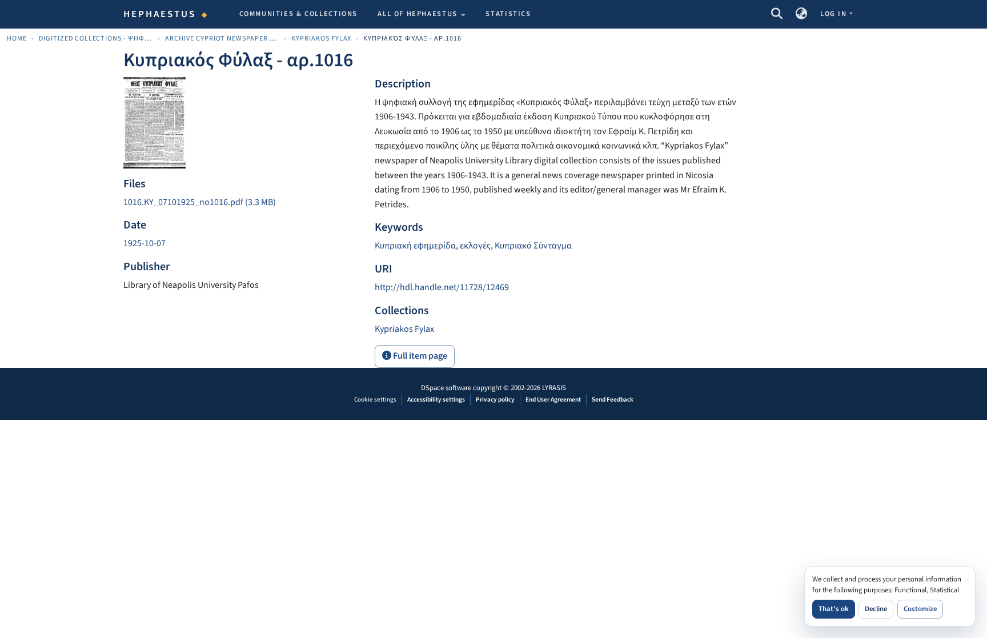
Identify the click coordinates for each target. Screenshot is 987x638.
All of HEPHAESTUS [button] (418, 14)
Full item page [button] (419, 356)
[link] (242, 202)
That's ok (834, 609)
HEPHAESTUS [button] (159, 14)
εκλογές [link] (475, 245)
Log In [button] (834, 14)
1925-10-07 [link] (144, 243)
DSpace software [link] (446, 388)
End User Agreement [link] (553, 399)
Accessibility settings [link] (436, 399)
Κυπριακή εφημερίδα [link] (415, 245)
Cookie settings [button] (375, 399)
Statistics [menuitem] (508, 14)
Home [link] (17, 38)
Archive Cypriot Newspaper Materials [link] (222, 38)
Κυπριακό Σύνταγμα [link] (533, 245)
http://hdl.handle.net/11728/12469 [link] (442, 287)
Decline (876, 609)
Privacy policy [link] (495, 399)
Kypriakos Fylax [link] (321, 38)
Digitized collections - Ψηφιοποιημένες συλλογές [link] (96, 38)
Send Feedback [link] (612, 399)
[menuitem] (422, 14)
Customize (920, 609)
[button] (777, 14)
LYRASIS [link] (554, 388)
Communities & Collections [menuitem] (298, 14)
